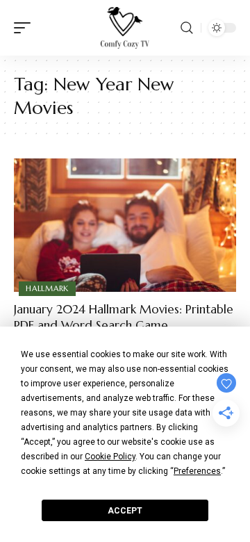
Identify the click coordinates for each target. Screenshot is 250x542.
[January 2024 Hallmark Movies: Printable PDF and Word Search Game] (125, 225)
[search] (186, 28)
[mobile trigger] (26, 27)
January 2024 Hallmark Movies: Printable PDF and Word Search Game (123, 318)
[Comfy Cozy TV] (125, 28)
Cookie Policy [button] (110, 456)
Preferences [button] (197, 471)
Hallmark (47, 288)
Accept (125, 511)
